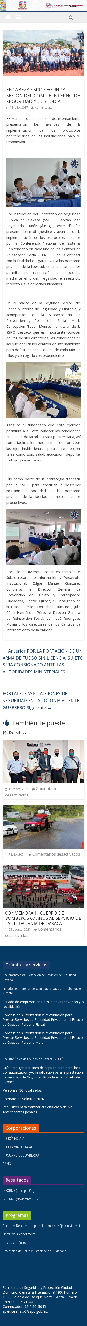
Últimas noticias (19, 82)
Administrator (44, 108)
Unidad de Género (14, 1243)
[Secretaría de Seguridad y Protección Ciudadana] (8, 17)
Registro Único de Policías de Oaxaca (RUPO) (33, 1059)
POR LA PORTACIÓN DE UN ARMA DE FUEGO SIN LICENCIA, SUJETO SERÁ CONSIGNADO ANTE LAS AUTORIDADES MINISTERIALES (43, 661)
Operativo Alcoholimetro (19, 1234)
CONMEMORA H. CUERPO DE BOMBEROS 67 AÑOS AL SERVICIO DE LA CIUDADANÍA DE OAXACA (43, 918)
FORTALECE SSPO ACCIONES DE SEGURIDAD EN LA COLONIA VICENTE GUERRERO (41, 700)
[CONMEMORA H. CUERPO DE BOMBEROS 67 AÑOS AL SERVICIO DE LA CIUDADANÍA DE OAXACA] (43, 867)
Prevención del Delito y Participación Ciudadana (34, 1251)
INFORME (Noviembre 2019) (21, 1199)
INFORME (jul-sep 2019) (18, 1191)
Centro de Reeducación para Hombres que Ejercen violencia (42, 1226)
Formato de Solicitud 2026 (23, 1098)
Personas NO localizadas (22, 1090)
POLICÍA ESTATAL (14, 1138)
